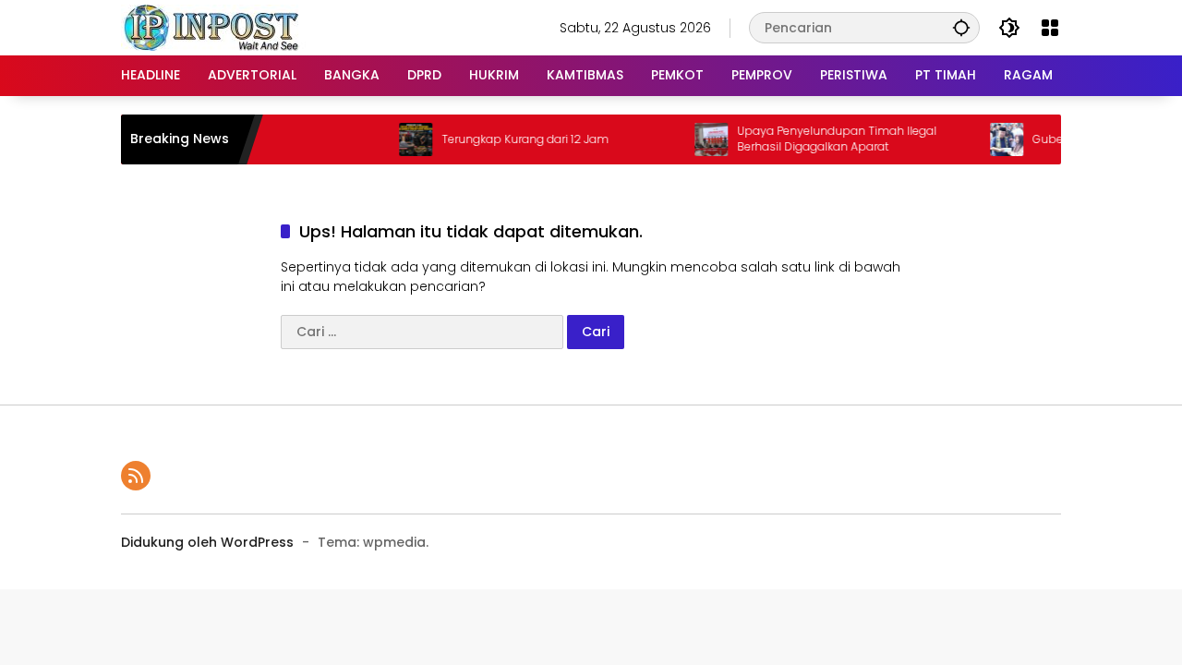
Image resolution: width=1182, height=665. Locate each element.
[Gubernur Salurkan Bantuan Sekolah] (995, 139)
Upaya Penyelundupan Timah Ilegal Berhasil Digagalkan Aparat (825, 139)
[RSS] (136, 475)
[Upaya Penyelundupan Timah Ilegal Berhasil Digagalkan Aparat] (700, 139)
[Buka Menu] (1050, 28)
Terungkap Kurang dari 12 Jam (513, 139)
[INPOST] (213, 27)
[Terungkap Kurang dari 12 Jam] (404, 139)
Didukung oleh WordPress (207, 542)
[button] (961, 27)
